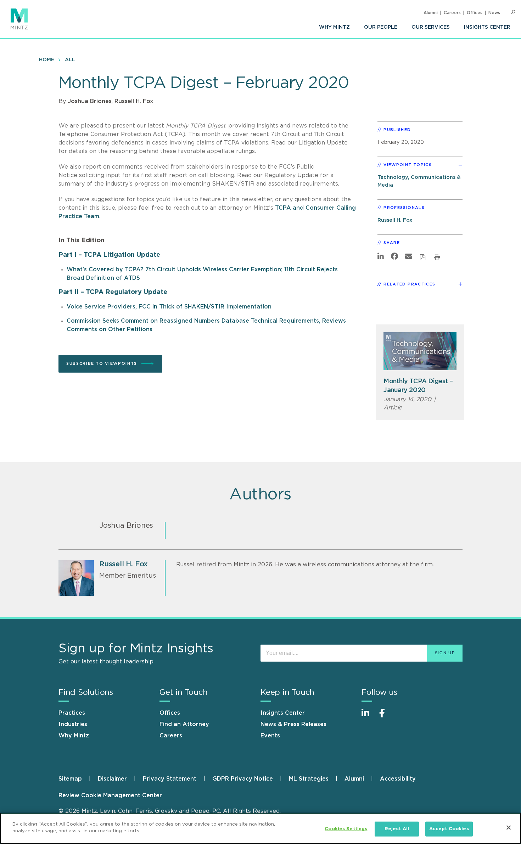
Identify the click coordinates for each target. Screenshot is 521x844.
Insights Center (487, 27)
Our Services (430, 27)
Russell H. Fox (133, 101)
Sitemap (70, 779)
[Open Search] (513, 12)
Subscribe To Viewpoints (101, 364)
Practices (71, 713)
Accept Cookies (449, 829)
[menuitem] (334, 27)
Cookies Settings (346, 829)
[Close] (508, 827)
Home (46, 59)
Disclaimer (112, 779)
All (70, 59)
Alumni (431, 13)
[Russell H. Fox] (76, 578)
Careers (452, 13)
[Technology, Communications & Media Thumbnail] (419, 351)
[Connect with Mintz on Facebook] (386, 717)
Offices (474, 13)
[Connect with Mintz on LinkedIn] (369, 717)
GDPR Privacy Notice (242, 779)
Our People (380, 27)
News (494, 13)
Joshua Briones (90, 101)
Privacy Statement (169, 779)
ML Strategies (309, 779)
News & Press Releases (293, 724)
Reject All (397, 829)
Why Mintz (334, 27)
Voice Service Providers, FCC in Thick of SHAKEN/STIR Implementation (169, 307)
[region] (260, 828)
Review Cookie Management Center (110, 795)
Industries (72, 724)
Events (270, 735)
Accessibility (398, 779)
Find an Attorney (184, 724)
